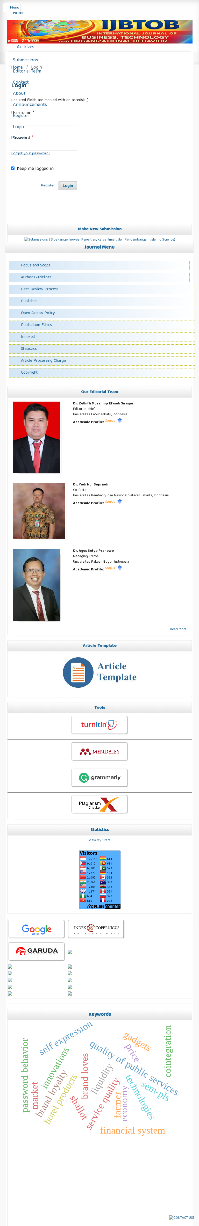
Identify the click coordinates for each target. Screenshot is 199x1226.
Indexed (28, 337)
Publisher (29, 301)
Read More (178, 629)
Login (18, 127)
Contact (20, 83)
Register (20, 116)
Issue (18, 24)
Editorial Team (26, 72)
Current (25, 36)
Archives (25, 47)
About (19, 94)
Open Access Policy (38, 313)
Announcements (29, 105)
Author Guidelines (36, 277)
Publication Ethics (36, 325)
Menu (14, 7)
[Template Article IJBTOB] (99, 691)
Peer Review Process (40, 289)
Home (18, 13)
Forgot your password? (30, 153)
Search (19, 138)
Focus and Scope (36, 265)
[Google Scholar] (120, 422)
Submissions (25, 60)
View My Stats (100, 840)
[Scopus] (110, 422)
